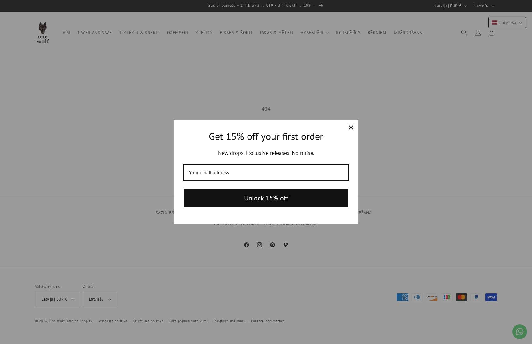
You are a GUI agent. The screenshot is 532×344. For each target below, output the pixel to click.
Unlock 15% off (266, 198)
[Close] (351, 127)
